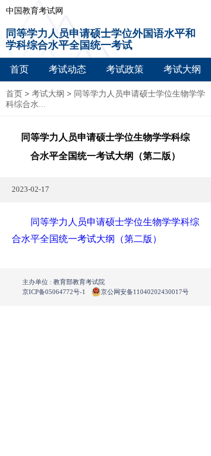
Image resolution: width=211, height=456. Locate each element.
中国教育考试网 (34, 11)
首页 (19, 69)
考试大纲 (182, 69)
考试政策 (125, 69)
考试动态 (67, 69)
